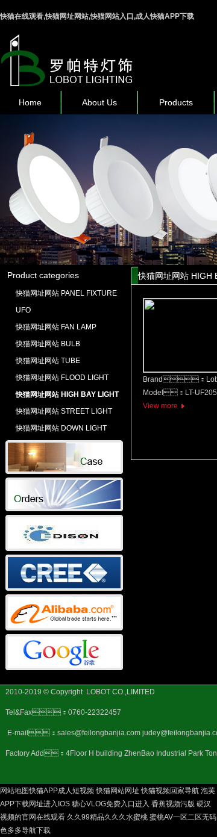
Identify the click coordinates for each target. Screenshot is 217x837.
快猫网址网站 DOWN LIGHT (61, 428)
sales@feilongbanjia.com (98, 733)
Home (30, 102)
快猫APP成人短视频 (61, 790)
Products (176, 102)
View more (160, 406)
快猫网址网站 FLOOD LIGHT (62, 377)
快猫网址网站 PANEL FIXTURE (66, 293)
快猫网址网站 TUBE (48, 360)
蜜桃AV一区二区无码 (182, 817)
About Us (99, 102)
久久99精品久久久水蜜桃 (107, 817)
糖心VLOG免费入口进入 (110, 804)
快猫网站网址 (117, 790)
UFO (23, 310)
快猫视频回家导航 (170, 790)
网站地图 (14, 790)
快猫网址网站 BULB (48, 344)
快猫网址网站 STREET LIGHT (64, 411)
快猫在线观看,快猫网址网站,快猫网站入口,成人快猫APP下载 (97, 16)
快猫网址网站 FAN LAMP (56, 327)
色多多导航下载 (25, 830)
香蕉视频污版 (173, 804)
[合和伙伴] (64, 548)
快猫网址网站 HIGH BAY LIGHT (67, 394)
